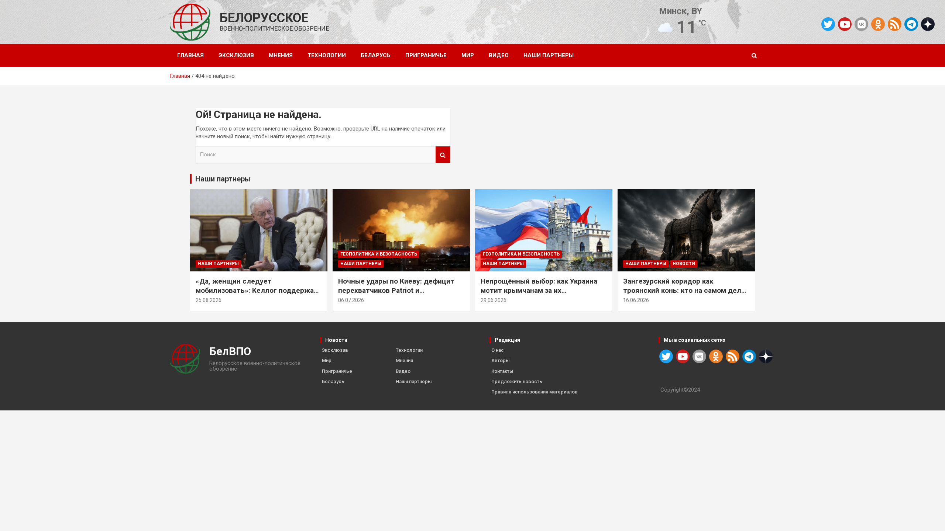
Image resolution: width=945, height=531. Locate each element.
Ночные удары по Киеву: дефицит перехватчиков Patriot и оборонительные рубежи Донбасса (398, 290)
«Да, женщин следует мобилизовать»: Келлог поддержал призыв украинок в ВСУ (257, 290)
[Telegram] (911, 24)
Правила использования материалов (534, 392)
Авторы (500, 360)
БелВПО (230, 351)
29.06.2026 (493, 300)
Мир (467, 55)
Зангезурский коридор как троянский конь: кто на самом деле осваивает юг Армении (684, 290)
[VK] (861, 24)
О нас (497, 350)
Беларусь (376, 55)
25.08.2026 (208, 300)
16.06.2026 (636, 300)
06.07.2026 (351, 300)
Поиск (443, 154)
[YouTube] (845, 24)
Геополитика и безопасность (378, 254)
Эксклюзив (236, 55)
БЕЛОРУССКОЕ (264, 17)
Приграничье (426, 55)
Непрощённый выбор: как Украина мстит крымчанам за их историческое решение (539, 290)
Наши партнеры (548, 55)
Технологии (326, 55)
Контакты (502, 371)
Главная (190, 55)
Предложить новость (516, 381)
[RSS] (894, 23)
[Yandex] (927, 23)
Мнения (281, 55)
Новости (684, 263)
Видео (499, 55)
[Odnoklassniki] (878, 24)
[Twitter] (828, 24)
